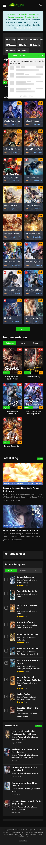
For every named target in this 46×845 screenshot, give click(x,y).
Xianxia (25, 716)
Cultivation (10, 343)
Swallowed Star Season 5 (28, 648)
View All (40, 458)
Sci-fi (25, 640)
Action (25, 580)
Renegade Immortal (25, 577)
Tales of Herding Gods (27, 591)
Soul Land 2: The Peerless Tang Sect (28, 661)
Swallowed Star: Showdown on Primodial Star (25, 750)
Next (23, 329)
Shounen (36, 343)
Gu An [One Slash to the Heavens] (27, 709)
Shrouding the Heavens (27, 634)
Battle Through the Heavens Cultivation (20, 530)
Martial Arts (27, 628)
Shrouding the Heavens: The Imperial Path (24, 768)
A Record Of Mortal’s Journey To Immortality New (29, 678)
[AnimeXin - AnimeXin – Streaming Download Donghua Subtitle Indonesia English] (16, 5)
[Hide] (43, 55)
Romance (29, 654)
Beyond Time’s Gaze (26, 622)
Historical (26, 669)
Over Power (30, 699)
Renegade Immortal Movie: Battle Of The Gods (27, 802)
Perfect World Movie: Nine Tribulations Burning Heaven (24, 732)
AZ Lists (23, 841)
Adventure (32, 580)
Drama (19, 583)
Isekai (23, 343)
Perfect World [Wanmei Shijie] (27, 606)
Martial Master (23, 694)
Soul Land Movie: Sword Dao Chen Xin (24, 784)
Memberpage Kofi (25, 28)
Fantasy (25, 583)
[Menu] (10, 55)
